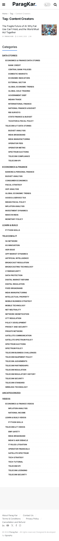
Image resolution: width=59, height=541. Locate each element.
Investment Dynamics (16, 210)
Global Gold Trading (19, 91)
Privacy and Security (16, 327)
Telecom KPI (14, 160)
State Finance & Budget (20, 117)
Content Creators (22, 13)
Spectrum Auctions (18, 152)
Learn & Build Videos (15, 417)
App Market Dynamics (16, 254)
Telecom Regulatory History (20, 374)
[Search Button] (55, 4)
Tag (11, 13)
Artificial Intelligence (17, 258)
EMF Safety (14, 431)
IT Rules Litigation (17, 444)
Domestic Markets (18, 74)
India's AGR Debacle (18, 440)
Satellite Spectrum (18, 453)
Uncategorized (11, 393)
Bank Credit (14, 65)
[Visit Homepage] (24, 4)
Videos (6, 398)
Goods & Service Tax (15, 198)
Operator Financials (19, 449)
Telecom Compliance (19, 156)
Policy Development (15, 322)
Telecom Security (14, 378)
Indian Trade (14, 99)
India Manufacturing (19, 139)
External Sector (17, 82)
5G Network (11, 241)
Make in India (11, 215)
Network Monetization (17, 314)
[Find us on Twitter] (12, 525)
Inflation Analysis (15, 206)
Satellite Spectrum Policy (19, 340)
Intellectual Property (17, 297)
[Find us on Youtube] (8, 525)
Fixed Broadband (14, 288)
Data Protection (13, 275)
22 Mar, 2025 (21, 36)
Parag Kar (9, 36)
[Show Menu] (3, 4)
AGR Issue (10, 250)
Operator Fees (15, 143)
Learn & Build (10, 225)
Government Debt (17, 95)
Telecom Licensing (17, 470)
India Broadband (16, 135)
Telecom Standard (15, 383)
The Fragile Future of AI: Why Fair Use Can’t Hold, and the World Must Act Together (20, 29)
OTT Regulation (13, 318)
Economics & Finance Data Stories (22, 60)
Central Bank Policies (19, 69)
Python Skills (12, 230)
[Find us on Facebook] (16, 525)
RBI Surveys (14, 112)
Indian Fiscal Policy (15, 202)
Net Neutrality (13, 310)
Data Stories (9, 55)
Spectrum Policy (14, 348)
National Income (16, 413)
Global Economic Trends (21, 87)
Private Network (14, 331)
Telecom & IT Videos (15, 427)
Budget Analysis (17, 130)
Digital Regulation (15, 284)
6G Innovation (12, 245)
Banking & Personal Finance (19, 172)
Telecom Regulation (15, 370)
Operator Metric (17, 148)
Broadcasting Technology (19, 267)
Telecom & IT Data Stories (18, 126)
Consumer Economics (16, 180)
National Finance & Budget (22, 108)
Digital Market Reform (17, 280)
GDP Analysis (12, 189)
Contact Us (28, 515)
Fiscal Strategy (13, 185)
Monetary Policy (14, 219)
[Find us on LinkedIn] (3, 525)
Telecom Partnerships (16, 365)
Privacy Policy (32, 518)
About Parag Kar (10, 515)
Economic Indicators (19, 78)
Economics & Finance (14, 167)
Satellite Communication (18, 335)
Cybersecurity (13, 271)
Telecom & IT (9, 236)
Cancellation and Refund (13, 522)
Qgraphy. (9, 535)
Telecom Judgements (16, 361)
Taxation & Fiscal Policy (21, 121)
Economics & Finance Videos (19, 404)
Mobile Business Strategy (18, 301)
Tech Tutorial (15, 462)
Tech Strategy (16, 457)
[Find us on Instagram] (20, 525)
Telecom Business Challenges (20, 353)
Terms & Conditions (11, 518)
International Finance (19, 104)
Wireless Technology (16, 387)
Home (4, 13)
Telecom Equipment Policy (19, 357)
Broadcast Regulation (17, 262)
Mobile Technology (15, 305)
